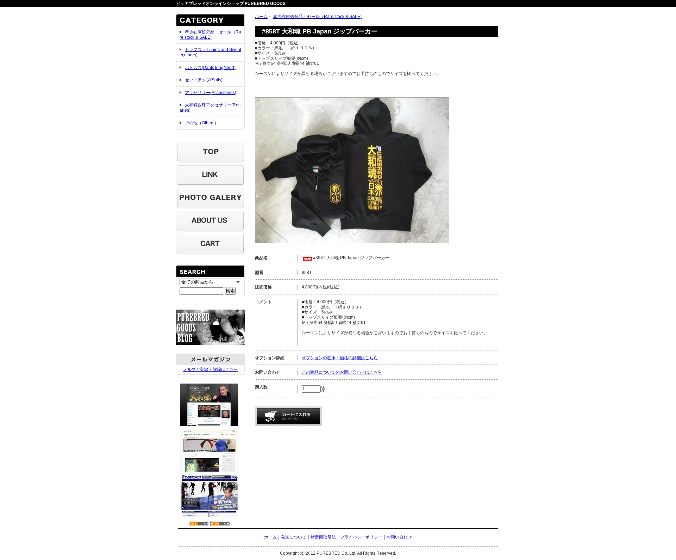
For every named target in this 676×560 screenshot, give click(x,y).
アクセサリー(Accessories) (210, 92)
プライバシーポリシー (361, 537)
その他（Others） (202, 122)
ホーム (261, 16)
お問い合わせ (399, 537)
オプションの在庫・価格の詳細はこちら (340, 357)
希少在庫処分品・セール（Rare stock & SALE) (210, 35)
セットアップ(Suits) (204, 79)
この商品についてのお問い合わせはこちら (342, 372)
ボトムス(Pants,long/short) (210, 67)
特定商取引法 (323, 537)
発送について (293, 537)
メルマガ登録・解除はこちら (210, 369)
